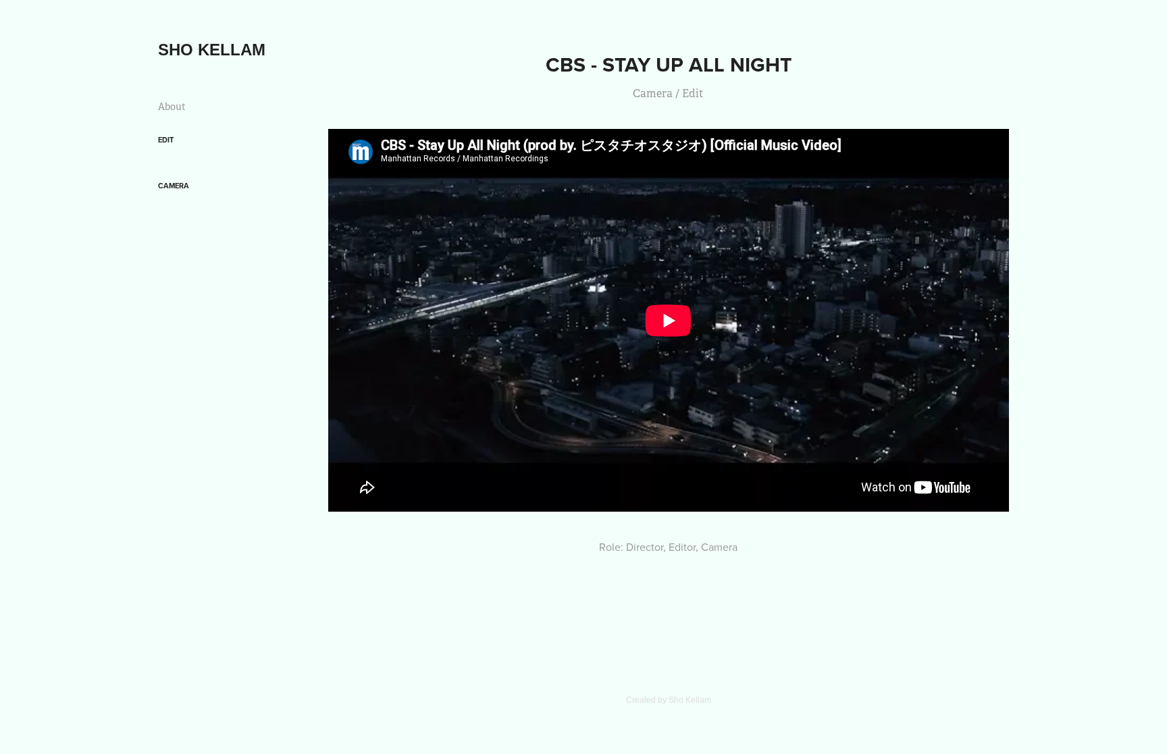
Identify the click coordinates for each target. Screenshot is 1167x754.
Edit (166, 139)
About (172, 107)
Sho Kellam (690, 700)
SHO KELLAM (211, 50)
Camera (173, 185)
